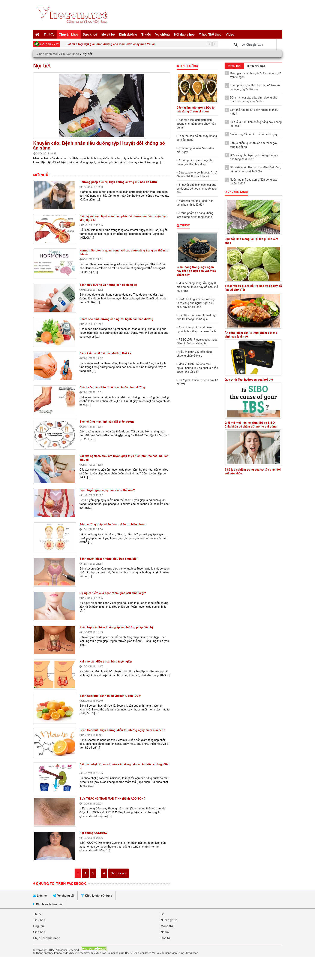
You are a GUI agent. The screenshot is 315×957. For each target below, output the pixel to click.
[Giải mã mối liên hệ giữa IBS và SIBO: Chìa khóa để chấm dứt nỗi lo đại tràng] (253, 401)
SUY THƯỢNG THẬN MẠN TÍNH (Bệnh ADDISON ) (112, 798)
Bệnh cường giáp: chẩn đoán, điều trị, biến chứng (113, 524)
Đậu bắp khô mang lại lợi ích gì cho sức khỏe (251, 241)
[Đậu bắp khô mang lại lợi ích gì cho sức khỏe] (253, 217)
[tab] (234, 66)
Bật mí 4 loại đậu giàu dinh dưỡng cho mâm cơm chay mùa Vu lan (196, 123)
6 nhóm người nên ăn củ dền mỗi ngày (195, 150)
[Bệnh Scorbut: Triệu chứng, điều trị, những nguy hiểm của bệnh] (54, 743)
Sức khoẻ (90, 34)
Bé (162, 914)
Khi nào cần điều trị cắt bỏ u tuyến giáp (106, 661)
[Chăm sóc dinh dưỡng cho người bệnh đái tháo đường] (54, 332)
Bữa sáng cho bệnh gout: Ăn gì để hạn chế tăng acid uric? (197, 174)
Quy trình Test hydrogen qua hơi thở (249, 379)
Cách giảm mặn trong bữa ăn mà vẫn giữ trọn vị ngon (196, 109)
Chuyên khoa (68, 34)
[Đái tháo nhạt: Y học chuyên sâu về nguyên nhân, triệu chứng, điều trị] (54, 777)
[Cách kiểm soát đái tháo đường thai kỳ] (54, 366)
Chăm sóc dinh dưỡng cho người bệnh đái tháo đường (116, 319)
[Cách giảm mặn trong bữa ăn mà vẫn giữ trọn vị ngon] (197, 88)
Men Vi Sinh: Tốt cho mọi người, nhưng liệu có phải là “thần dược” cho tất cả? (197, 368)
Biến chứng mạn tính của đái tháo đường (107, 421)
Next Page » (118, 873)
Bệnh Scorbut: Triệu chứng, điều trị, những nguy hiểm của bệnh (122, 730)
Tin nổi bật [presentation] (257, 66)
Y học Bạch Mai (47, 54)
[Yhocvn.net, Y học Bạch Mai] (72, 27)
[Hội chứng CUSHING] (54, 846)
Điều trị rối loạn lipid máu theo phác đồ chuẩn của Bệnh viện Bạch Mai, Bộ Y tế (124, 218)
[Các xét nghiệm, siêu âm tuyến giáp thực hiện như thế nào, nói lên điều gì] (54, 469)
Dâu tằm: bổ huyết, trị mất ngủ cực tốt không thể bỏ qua (196, 317)
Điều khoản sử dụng (98, 895)
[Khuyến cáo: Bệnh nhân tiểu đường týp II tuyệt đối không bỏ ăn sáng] (101, 105)
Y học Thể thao (210, 34)
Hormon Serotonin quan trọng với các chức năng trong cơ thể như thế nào (124, 252)
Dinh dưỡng (128, 34)
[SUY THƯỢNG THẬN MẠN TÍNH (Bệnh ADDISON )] (54, 812)
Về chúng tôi (65, 895)
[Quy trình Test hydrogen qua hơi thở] (253, 357)
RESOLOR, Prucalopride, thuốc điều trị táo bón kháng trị (197, 341)
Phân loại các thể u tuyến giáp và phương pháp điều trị (116, 627)
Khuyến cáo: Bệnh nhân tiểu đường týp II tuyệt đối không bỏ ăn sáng (99, 145)
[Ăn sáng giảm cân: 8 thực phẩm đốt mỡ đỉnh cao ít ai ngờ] (253, 311)
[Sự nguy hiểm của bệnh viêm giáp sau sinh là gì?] (54, 606)
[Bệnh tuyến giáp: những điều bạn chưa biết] (54, 572)
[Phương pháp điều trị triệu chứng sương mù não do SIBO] (54, 195)
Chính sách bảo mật (49, 904)
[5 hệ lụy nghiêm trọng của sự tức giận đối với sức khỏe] (253, 447)
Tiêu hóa (39, 920)
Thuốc (146, 34)
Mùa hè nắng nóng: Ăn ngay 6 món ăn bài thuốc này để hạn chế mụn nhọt (197, 287)
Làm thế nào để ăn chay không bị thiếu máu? (96, 44)
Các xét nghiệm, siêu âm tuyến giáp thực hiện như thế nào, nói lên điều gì (124, 458)
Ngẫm (165, 932)
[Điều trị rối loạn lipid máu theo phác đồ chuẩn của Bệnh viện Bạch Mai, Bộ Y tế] (54, 229)
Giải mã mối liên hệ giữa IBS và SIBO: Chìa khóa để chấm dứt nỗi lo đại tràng (251, 424)
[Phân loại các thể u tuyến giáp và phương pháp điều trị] (54, 640)
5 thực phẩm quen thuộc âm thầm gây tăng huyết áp (195, 162)
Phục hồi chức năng (46, 938)
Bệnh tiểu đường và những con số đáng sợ (108, 285)
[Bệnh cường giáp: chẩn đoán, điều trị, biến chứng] (54, 537)
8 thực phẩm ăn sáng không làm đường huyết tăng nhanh (195, 215)
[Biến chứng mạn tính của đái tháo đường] (54, 435)
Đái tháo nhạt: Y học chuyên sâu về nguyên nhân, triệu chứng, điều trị (124, 766)
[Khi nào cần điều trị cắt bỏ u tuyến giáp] (54, 674)
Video (230, 34)
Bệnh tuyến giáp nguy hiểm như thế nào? (107, 490)
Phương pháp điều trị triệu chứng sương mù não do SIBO (118, 182)
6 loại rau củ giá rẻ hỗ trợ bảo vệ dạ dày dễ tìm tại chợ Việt (253, 288)
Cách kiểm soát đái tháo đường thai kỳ (105, 353)
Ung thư (38, 926)
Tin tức (49, 34)
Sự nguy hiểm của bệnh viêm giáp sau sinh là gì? (113, 593)
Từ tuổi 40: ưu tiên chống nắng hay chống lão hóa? (256, 124)
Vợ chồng (162, 34)
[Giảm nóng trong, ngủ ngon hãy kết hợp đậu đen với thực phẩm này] (197, 247)
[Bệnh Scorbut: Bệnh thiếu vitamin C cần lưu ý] (54, 709)
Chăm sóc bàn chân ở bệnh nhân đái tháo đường (112, 387)
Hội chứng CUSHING (93, 833)
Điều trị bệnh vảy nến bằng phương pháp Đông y (194, 353)
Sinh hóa (39, 932)
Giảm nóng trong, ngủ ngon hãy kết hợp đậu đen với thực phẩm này (196, 271)
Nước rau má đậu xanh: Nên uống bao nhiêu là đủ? (195, 202)
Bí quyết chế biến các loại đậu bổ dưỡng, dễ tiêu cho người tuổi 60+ (197, 188)
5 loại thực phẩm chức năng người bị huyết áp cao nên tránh (196, 329)
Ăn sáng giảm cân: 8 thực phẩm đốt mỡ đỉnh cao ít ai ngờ (251, 334)
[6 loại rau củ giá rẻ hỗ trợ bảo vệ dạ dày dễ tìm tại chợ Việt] (253, 264)
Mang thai (167, 926)
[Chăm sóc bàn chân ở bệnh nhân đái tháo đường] (54, 400)
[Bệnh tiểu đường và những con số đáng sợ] (54, 298)
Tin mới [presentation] (236, 66)
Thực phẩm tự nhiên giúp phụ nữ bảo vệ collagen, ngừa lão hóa (255, 87)
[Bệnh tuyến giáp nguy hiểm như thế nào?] (54, 503)
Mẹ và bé (108, 34)
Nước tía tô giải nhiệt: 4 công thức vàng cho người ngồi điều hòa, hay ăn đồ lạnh (195, 303)
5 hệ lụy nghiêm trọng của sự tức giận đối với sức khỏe (253, 471)
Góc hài (166, 938)
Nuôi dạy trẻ (169, 920)
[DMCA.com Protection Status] (94, 950)
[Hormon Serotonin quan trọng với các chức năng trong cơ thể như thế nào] (54, 263)
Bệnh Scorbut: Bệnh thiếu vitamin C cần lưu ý (110, 696)
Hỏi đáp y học (184, 34)
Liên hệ (41, 895)
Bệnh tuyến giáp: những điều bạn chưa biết (108, 558)
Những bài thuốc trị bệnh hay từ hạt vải (197, 382)
